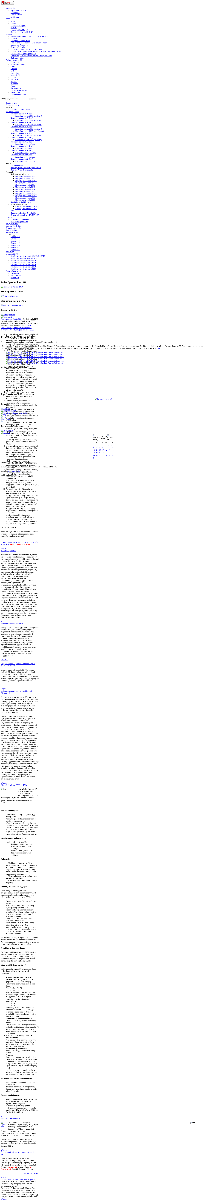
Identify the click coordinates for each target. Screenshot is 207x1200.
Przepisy (9, 217)
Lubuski (14, 69)
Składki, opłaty (11, 230)
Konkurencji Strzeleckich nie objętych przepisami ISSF (31, 56)
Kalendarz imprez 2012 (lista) (22, 142)
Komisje (9, 34)
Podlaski (14, 82)
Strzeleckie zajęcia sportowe (21, 109)
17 (94, 453)
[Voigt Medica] (7, 431)
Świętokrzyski (16, 88)
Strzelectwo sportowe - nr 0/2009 (23, 269)
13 (103, 450)
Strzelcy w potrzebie (8, 551)
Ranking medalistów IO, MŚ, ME (23, 213)
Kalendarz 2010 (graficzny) (25, 153)
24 (94, 455)
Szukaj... (4, 99)
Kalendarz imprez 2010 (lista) (22, 150)
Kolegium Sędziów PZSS (20, 41)
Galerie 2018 (15, 237)
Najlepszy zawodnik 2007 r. (26, 200)
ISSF (12, 211)
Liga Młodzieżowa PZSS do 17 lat (14, 785)
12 (100, 450)
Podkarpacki (15, 79)
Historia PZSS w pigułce (10, 1118)
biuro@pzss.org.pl (13, 471)
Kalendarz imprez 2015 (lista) (22, 127)
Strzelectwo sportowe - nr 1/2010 (23, 267)
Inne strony (10, 252)
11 (97, 450)
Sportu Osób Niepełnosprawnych (23, 54)
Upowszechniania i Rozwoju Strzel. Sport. (27, 49)
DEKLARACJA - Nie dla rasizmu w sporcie (18, 1179)
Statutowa (14, 38)
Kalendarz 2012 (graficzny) (25, 144)
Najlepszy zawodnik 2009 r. (26, 194)
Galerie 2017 (15, 239)
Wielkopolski (15, 92)
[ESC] (3, 415)
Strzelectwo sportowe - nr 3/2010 (23, 263)
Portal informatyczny (14, 271)
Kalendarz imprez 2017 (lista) (22, 118)
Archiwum (15, 17)
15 (109, 450)
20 (103, 453)
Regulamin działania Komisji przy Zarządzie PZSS (30, 36)
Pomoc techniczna (17, 275)
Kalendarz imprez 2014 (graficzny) (28, 135)
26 (100, 455)
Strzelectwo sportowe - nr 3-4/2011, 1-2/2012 (28, 256)
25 (97, 455)
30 (112, 455)
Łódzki (13, 71)
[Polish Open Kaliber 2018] (12, 287)
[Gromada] (5, 433)
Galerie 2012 (15, 250)
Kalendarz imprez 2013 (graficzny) (28, 140)
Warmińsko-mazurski (19, 90)
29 (109, 455)
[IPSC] (4, 422)
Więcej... (30, 325)
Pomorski (14, 84)
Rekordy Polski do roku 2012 (22, 170)
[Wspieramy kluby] (8, 411)
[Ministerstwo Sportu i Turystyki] (14, 413)
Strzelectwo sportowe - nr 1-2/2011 (24, 258)
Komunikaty (15, 13)
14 (106, 450)
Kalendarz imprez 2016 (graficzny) (28, 125)
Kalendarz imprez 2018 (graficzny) (28, 116)
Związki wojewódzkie (14, 60)
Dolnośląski (15, 62)
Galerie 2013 (15, 247)
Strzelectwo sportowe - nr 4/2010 (23, 260)
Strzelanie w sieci (12, 232)
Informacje (15, 278)
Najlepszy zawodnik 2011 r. (25, 189)
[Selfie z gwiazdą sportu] (10, 296)
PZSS (8, 19)
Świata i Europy (17, 166)
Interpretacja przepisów (19, 222)
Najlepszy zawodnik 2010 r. (26, 191)
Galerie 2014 (15, 245)
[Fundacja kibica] (8, 315)
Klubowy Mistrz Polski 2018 (26, 206)
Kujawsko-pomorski (18, 64)
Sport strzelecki (11, 103)
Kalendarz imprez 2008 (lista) (22, 159)
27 (103, 455)
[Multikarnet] (6, 317)
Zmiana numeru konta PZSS (12, 319)
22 (109, 453)
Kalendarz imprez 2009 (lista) (22, 155)
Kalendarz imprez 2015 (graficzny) (28, 129)
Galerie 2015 (15, 243)
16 (112, 450)
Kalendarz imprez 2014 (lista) (22, 133)
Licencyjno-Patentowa (19, 45)
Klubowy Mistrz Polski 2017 (26, 209)
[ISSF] (4, 417)
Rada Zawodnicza (17, 58)
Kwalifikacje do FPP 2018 (21, 202)
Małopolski (15, 73)
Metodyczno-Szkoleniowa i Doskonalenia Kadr (29, 43)
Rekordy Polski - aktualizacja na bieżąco (26, 168)
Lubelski (14, 66)
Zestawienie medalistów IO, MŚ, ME (25, 215)
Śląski (13, 86)
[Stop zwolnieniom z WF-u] (12, 305)
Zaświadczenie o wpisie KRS (22, 32)
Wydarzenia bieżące (18, 10)
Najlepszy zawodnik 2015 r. (26, 183)
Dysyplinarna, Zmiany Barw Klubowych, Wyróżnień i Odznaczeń (36, 51)
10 (94, 450)
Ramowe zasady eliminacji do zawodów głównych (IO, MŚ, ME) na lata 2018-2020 (17, 329)
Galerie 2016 (15, 241)
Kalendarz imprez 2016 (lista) (22, 122)
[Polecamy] (5, 409)
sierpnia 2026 (104, 437)
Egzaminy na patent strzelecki (12, 623)
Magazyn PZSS (12, 254)
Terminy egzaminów (13, 228)
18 (97, 453)
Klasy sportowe (12, 224)
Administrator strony (31, 1173)
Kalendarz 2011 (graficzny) (25, 148)
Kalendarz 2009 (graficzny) (25, 157)
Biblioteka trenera (12, 105)
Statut (13, 21)
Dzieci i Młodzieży (18, 47)
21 (106, 453)
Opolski (14, 77)
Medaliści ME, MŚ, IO (19, 30)
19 (100, 453)
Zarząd (13, 23)
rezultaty (159, 348)
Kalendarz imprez (12, 112)
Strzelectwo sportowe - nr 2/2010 (23, 265)
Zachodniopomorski (18, 95)
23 (112, 453)
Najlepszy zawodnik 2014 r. (26, 196)
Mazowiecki (15, 75)
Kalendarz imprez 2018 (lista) (22, 114)
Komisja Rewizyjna (18, 26)
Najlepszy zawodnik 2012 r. (26, 187)
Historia (14, 28)
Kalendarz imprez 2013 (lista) (22, 137)
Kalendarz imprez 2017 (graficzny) (28, 120)
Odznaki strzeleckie (13, 226)
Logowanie (15, 273)
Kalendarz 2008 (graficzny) (25, 161)
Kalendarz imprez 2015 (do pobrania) (29, 131)
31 (94, 458)
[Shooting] (5, 419)
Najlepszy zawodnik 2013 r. (26, 185)
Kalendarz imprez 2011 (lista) (22, 146)
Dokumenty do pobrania (20, 219)
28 (106, 455)
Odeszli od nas (16, 15)
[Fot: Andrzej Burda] (35, 352)
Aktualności (10, 8)
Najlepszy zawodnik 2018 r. (26, 176)
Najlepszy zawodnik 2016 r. (26, 181)
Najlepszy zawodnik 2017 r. (26, 178)
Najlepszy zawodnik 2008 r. (26, 198)
